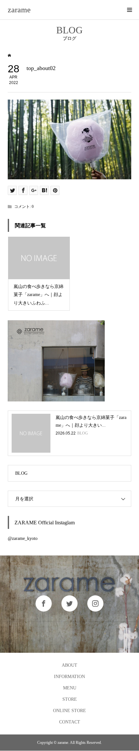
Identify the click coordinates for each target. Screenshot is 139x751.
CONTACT (69, 722)
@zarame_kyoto (22, 538)
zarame (19, 10)
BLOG (21, 473)
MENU (69, 687)
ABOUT (69, 665)
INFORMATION (69, 676)
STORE (69, 699)
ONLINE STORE (69, 710)
